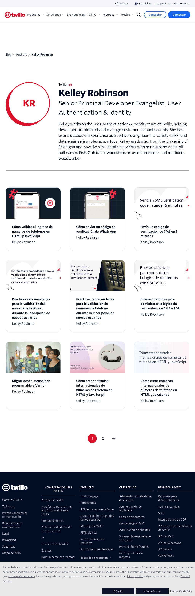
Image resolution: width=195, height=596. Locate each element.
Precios (125, 14)
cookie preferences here (21, 576)
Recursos (108, 14)
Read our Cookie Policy (181, 591)
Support (161, 3)
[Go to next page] (113, 438)
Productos (33, 14)
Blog (8, 54)
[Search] (138, 15)
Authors (21, 54)
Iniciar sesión (180, 3)
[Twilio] (15, 15)
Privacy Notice (135, 576)
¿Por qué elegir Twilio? (81, 14)
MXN (122, 3)
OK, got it (118, 591)
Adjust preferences (152, 591)
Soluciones (53, 14)
